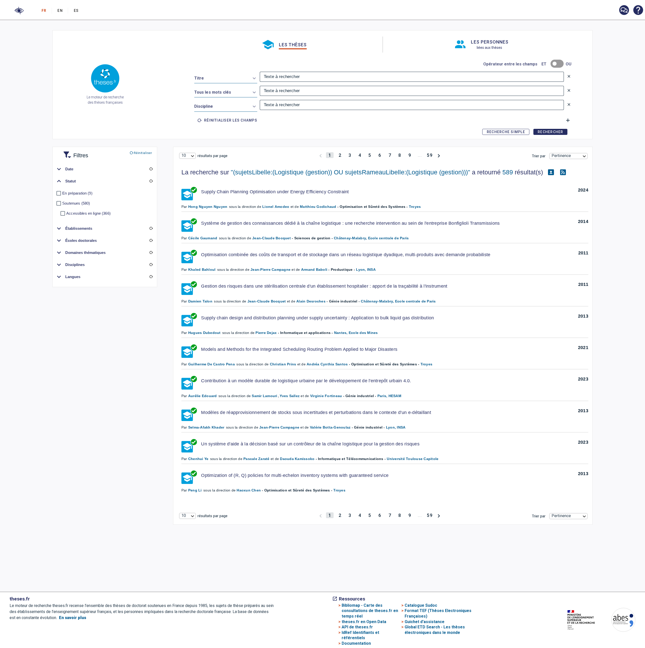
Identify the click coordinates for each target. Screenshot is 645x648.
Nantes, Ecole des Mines (356, 333)
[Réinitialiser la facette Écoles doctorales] (150, 240)
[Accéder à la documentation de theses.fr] (638, 11)
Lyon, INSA (366, 270)
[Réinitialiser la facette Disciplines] (150, 264)
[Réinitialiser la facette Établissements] (150, 228)
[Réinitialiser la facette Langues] (150, 276)
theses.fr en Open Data (364, 621)
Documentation (356, 643)
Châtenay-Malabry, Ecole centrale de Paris (371, 238)
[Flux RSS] (563, 172)
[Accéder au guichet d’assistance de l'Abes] (624, 11)
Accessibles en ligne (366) (88, 213)
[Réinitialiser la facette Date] (150, 169)
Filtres (74, 152)
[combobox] (225, 77)
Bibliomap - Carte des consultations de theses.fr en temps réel (370, 611)
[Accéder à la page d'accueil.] (105, 79)
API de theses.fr (357, 627)
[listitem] (624, 10)
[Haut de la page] (610, 632)
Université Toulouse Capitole (412, 459)
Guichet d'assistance (424, 621)
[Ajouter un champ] (567, 120)
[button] (19, 10)
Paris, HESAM (389, 396)
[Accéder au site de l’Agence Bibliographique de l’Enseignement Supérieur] (618, 621)
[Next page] (439, 155)
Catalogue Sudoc (421, 605)
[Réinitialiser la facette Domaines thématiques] (150, 252)
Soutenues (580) (76, 203)
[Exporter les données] (551, 172)
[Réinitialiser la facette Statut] (150, 181)
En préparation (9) (77, 193)
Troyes (415, 207)
